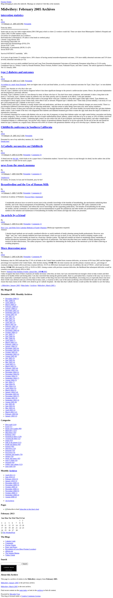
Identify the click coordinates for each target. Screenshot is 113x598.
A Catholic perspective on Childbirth (22, 146)
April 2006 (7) (10, 340)
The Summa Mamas (12, 553)
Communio (9, 543)
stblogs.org (9, 551)
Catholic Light (10, 541)
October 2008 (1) (11, 493)
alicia (3, 22)
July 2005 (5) (10, 358)
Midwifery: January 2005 (10, 583)
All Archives (9, 501)
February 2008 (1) (11, 307)
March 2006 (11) (11, 342)
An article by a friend (13, 215)
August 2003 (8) (11, 402)
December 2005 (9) (12, 348)
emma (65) (9, 440)
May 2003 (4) (10, 408)
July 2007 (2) (10, 316)
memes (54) (9, 456)
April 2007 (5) (10, 322)
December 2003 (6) (12, 394)
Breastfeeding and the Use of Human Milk (25, 184)
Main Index (25, 285)
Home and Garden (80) (13, 429)
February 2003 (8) (11, 414)
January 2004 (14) (11, 392)
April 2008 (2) (10, 303)
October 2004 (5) (11, 376)
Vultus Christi (10, 555)
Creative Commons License (30, 596)
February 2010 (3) (11, 479)
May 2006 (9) (10, 338)
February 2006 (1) (11, 344)
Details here (5, 141)
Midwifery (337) (11, 431)
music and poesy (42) (12, 458)
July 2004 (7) (10, 382)
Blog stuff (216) (10, 425)
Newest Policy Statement (33, 197)
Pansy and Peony (11, 547)
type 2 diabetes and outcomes (17, 72)
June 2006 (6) (10, 336)
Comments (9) (37, 257)
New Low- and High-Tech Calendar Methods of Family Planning (24, 228)
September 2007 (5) (12, 312)
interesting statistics (12, 15)
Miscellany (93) (10, 433)
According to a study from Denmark (13, 85)
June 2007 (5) (10, 318)
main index (23, 590)
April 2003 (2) (10, 410)
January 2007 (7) (11, 328)
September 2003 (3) (12, 400)
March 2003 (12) (11, 412)
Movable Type (15, 594)
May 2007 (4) (10, 320)
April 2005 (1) (10, 364)
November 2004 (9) (12, 374)
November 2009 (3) (12, 485)
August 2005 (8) (11, 356)
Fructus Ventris (6, 2)
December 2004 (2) (12, 372)
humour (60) (9, 446)
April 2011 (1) (10, 475)
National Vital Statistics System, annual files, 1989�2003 (27, 272)
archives (40, 590)
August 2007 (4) (11, 314)
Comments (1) (36, 174)
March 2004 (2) (10, 390)
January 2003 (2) (11, 416)
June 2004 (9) (10, 384)
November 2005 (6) (12, 350)
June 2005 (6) (10, 360)
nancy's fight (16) (11, 460)
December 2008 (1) (12, 299)
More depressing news (13, 248)
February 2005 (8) (11, 368)
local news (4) (10, 452)
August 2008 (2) (11, 497)
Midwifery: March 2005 (9, 586)
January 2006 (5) (11, 346)
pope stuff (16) (10, 466)
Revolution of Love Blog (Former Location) (20, 549)
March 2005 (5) (10, 366)
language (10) (10, 450)
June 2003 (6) (10, 406)
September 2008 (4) (12, 495)
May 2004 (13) (10, 386)
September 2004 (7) (12, 378)
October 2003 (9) (11, 398)
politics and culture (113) (14, 464)
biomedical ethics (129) (13, 436)
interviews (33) (10, 448)
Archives (33, 285)
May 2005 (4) (10, 362)
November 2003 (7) (12, 396)
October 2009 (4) (11, 487)
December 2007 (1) (12, 310)
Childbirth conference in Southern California (26, 127)
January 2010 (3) (11, 481)
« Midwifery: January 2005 (10, 285)
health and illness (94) (13, 444)
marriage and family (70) (14, 454)
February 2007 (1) (11, 326)
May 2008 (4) (10, 301)
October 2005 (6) (11, 352)
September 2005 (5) (12, 354)
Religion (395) (10, 435)
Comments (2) (36, 193)
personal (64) (9, 462)
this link (15, 159)
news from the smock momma (18, 165)
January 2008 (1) (11, 309)
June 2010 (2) (10, 477)
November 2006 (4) (12, 330)
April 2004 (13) (10, 388)
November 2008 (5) (12, 491)
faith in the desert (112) (13, 442)
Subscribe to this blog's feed (29, 509)
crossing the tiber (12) (12, 438)
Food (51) (8, 427)
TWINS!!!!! (5, 178)
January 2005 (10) (11, 370)
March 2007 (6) (10, 324)
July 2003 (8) (10, 404)
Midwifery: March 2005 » (47, 285)
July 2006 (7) (10, 334)
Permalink (27, 24)
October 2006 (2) (11, 332)
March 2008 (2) (10, 305)
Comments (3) (36, 155)
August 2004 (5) (11, 380)
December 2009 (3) (12, 483)
